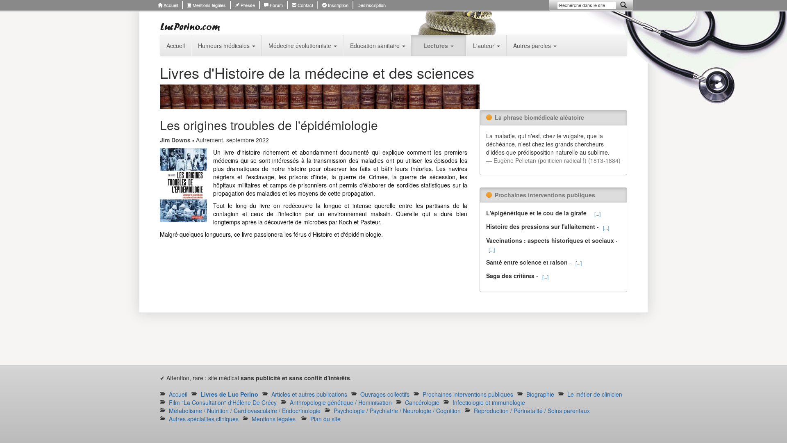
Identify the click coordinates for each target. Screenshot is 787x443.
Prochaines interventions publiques (468, 394)
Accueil (170, 5)
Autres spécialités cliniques (204, 419)
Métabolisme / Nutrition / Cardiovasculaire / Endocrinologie (245, 410)
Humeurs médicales (224, 45)
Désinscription (371, 5)
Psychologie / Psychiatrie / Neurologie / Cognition (397, 410)
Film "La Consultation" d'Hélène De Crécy (223, 402)
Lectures (436, 45)
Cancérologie (422, 402)
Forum (275, 5)
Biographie (540, 394)
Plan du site (325, 419)
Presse (247, 5)
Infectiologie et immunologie (489, 402)
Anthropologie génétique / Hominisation (341, 402)
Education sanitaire (375, 45)
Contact (304, 5)
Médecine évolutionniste (300, 45)
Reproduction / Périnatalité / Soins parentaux (532, 410)
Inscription (337, 5)
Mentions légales (208, 5)
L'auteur (484, 45)
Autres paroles (533, 45)
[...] (597, 213)
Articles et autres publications (309, 394)
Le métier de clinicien (594, 394)
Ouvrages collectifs (384, 394)
